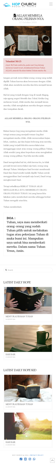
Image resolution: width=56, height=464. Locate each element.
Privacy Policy (37, 455)
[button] (51, 4)
